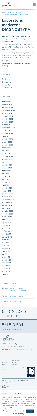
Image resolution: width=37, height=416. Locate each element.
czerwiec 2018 (7, 266)
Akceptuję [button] (29, 411)
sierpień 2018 (7, 263)
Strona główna (6, 12)
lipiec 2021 (6, 179)
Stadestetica (6, 82)
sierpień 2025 (7, 105)
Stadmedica (6, 85)
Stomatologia (7, 88)
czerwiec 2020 (7, 211)
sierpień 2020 (7, 205)
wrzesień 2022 (7, 151)
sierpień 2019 (7, 237)
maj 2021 (5, 185)
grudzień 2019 (7, 225)
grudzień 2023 (7, 122)
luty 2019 (5, 254)
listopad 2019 (7, 228)
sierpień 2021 (7, 177)
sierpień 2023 (7, 131)
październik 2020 (8, 200)
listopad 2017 (7, 271)
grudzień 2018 (7, 260)
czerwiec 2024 (7, 116)
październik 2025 (8, 102)
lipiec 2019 (6, 240)
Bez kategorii (7, 79)
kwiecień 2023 (7, 139)
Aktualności (19, 12)
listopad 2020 (7, 197)
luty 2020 (5, 220)
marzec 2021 (6, 191)
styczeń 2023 (7, 142)
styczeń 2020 (7, 223)
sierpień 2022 (7, 153)
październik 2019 (8, 231)
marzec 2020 (7, 217)
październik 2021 (8, 171)
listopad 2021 (7, 168)
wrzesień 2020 (7, 202)
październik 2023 (8, 128)
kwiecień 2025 (7, 108)
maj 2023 (5, 136)
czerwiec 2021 (7, 182)
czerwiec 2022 (7, 156)
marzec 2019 (6, 251)
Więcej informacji (18, 414)
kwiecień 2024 (7, 119)
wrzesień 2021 (7, 174)
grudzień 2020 (7, 194)
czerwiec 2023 (7, 133)
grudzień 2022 (7, 145)
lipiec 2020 (6, 208)
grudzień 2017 (7, 269)
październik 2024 (8, 110)
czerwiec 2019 (7, 243)
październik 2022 (8, 148)
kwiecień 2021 (7, 188)
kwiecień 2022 (7, 159)
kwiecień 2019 (7, 248)
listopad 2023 (7, 125)
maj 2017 (5, 274)
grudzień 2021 (7, 165)
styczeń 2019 (6, 257)
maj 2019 (5, 246)
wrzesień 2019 (7, 234)
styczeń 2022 (7, 162)
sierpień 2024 (7, 113)
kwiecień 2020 (7, 214)
